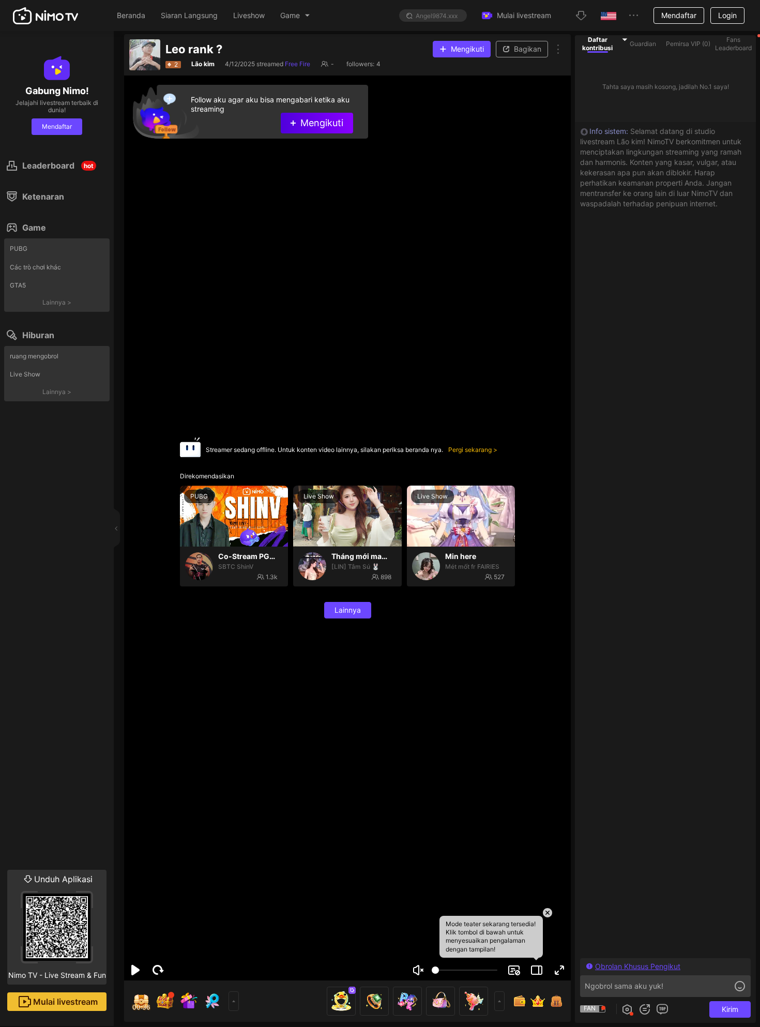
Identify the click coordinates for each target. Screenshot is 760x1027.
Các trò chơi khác (35, 267)
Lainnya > (56, 302)
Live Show (25, 374)
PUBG (18, 248)
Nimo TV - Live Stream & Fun (57, 926)
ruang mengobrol (34, 356)
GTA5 (18, 285)
